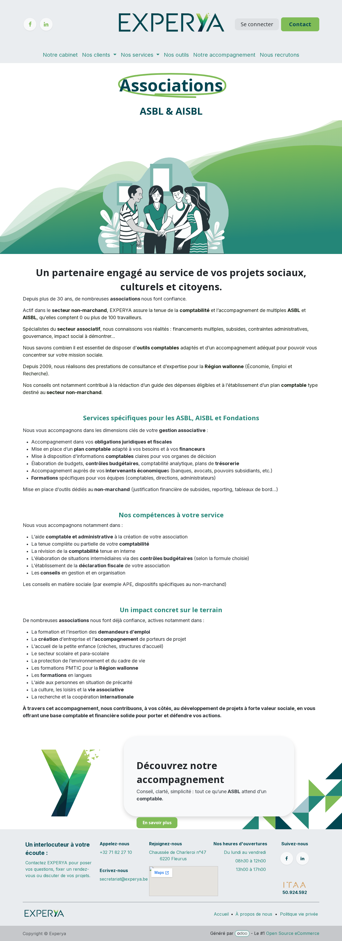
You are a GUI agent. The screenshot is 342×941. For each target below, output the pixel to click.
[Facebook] (30, 24)
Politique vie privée (299, 914)
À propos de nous (253, 914)
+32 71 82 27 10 (116, 852)
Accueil (221, 914)
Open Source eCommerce (292, 933)
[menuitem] (60, 55)
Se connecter (257, 24)
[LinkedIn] (46, 24)
